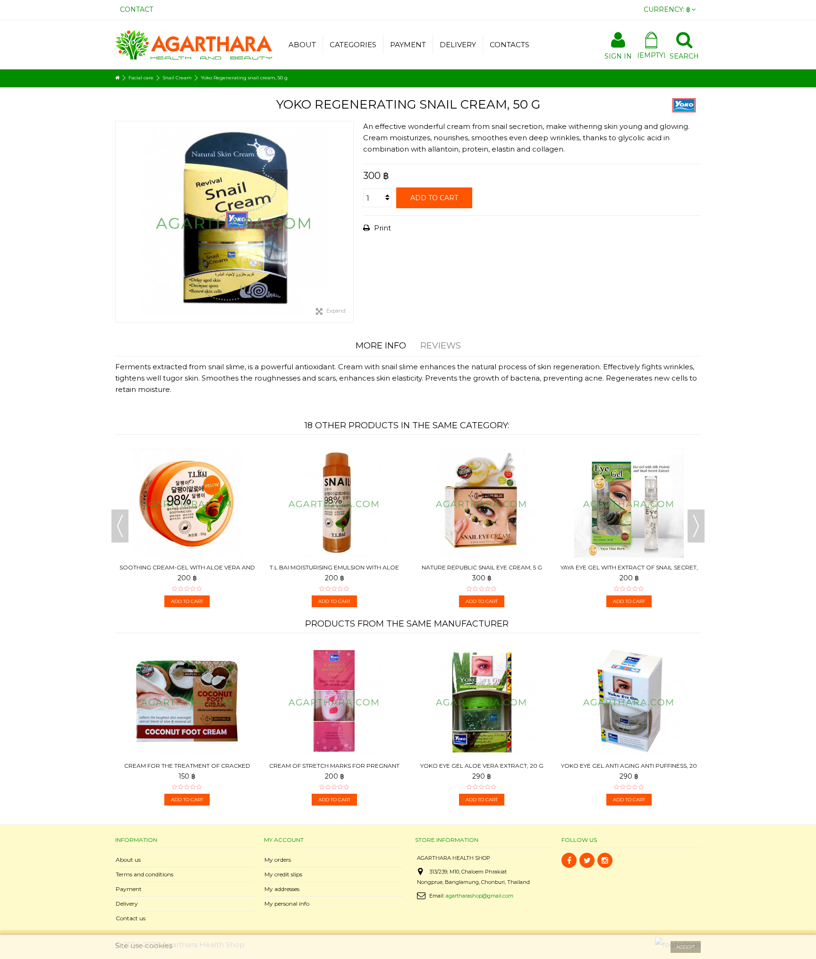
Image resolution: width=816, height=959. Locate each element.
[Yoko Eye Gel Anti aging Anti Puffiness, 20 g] (629, 701)
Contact (136, 9)
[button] (353, 44)
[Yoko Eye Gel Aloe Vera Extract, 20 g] (481, 701)
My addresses (281, 888)
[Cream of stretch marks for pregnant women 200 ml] (334, 701)
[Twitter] (587, 860)
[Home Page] (117, 78)
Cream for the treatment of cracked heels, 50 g (187, 769)
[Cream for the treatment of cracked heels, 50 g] (187, 701)
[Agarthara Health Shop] (193, 43)
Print (381, 227)
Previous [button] (119, 526)
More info (381, 345)
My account (284, 839)
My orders (277, 859)
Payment (129, 888)
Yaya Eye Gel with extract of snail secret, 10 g (629, 571)
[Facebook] (569, 860)
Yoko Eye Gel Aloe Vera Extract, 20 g (482, 765)
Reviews (440, 345)
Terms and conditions (144, 874)
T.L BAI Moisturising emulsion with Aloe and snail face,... (334, 571)
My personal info (286, 903)
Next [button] (696, 526)
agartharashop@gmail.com (479, 895)
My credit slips (283, 874)
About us (128, 859)
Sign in (618, 55)
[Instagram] (604, 860)
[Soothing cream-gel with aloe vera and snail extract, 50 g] (187, 502)
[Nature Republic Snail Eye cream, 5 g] (481, 502)
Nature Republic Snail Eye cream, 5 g (482, 567)
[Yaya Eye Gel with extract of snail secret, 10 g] (629, 502)
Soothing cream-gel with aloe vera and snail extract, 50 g (187, 571)
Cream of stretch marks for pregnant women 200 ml (334, 769)
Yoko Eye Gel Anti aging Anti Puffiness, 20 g (629, 769)
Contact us (130, 918)
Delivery (127, 903)
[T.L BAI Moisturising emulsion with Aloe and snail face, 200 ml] (334, 502)
